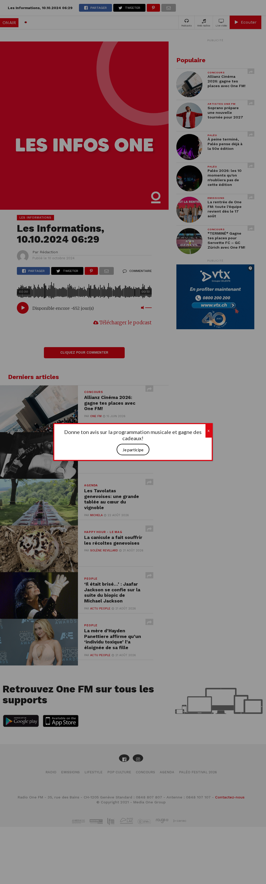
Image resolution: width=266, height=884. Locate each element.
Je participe (133, 449)
